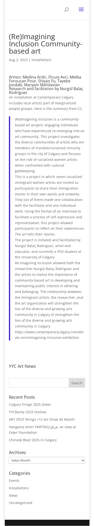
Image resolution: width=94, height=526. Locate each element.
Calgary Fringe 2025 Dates (30, 404)
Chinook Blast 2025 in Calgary (33, 440)
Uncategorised (20, 502)
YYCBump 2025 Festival (27, 412)
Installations (41, 59)
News (13, 495)
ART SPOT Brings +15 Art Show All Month (42, 419)
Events (14, 480)
